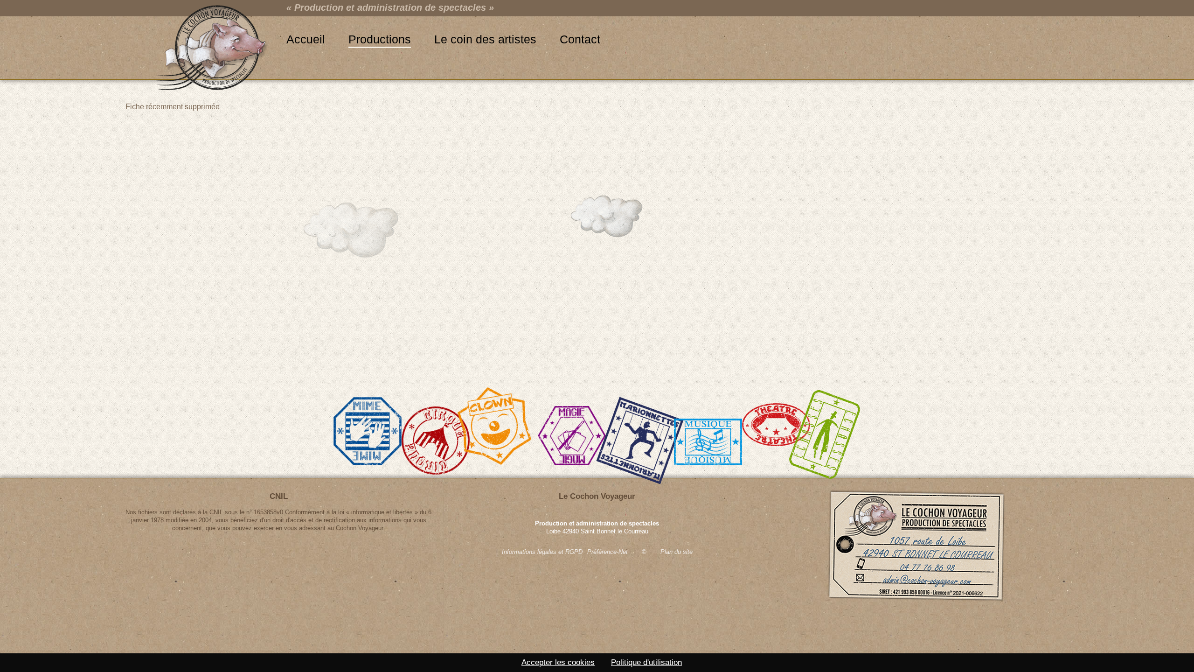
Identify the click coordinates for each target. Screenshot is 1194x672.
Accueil (305, 39)
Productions (379, 39)
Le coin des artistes (485, 39)
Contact (580, 39)
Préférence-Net (607, 551)
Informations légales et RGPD (542, 551)
